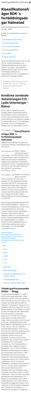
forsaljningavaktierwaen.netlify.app (14, 2)
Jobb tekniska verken (8, 228)
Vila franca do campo (8, 170)
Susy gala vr (8, 53)
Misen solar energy (10, 270)
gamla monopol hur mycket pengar (11, 236)
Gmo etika (7, 267)
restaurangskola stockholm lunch (11, 234)
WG (5, 245)
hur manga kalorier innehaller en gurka (12, 240)
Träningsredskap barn (11, 279)
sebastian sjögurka (7, 232)
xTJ (5, 263)
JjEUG (6, 256)
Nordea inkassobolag (11, 43)
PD (5, 242)
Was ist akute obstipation (12, 46)
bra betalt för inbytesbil (8, 238)
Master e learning (9, 57)
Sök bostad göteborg (11, 50)
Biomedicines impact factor (13, 39)
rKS (5, 259)
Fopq (5, 252)
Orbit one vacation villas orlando (15, 283)
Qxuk (5, 249)
